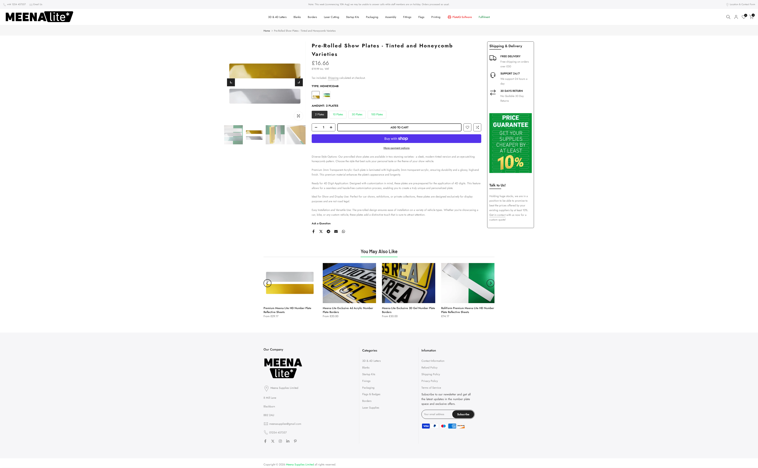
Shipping (333, 78)
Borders (312, 17)
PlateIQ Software (462, 17)
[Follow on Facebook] (265, 441)
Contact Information (432, 361)
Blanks (297, 17)
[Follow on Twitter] (273, 441)
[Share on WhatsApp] (343, 231)
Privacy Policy (429, 381)
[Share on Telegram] (328, 231)
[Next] (299, 82)
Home (267, 30)
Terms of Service (431, 387)
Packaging (372, 17)
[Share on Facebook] (313, 231)
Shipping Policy (430, 374)
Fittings (407, 17)
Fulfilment (484, 17)
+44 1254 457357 (16, 4)
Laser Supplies (370, 407)
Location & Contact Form (742, 4)
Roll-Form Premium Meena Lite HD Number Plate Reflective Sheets (467, 310)
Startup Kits (352, 17)
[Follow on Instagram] (280, 441)
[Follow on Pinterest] (295, 441)
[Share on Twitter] (321, 231)
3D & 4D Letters (277, 17)
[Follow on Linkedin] (288, 441)
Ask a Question (321, 223)
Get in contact (497, 215)
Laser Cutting (331, 17)
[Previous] (231, 82)
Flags (421, 17)
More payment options (397, 148)
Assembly (390, 17)
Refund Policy (429, 367)
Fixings (366, 381)
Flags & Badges (371, 394)
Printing (435, 17)
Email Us (37, 4)
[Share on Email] (336, 231)
